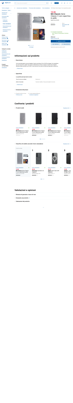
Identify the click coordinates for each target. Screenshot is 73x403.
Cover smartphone (7, 23)
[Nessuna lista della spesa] (67, 3)
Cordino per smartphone (5, 21)
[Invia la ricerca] (16, 3)
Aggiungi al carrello (61, 41)
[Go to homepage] (6, 3)
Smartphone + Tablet (6, 10)
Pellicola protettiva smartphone (7, 30)
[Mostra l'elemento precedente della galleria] (14, 27)
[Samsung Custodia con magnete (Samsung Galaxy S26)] (39, 161)
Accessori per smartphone (4, 13)
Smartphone (4, 60)
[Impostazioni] (51, 3)
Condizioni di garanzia (33, 94)
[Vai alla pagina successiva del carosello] (69, 124)
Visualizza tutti (66, 108)
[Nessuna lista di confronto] (64, 3)
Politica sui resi (19, 94)
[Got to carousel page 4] (31, 45)
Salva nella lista (67, 44)
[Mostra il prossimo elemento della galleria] (48, 27)
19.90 (53, 12)
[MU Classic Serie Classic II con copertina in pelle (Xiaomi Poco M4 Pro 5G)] (39, 124)
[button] (61, 33)
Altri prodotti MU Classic (65, 25)
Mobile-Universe (54, 38)
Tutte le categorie (5, 8)
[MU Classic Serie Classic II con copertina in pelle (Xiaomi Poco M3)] (55, 124)
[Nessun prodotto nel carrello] (70, 3)
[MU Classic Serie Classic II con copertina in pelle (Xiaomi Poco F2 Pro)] (23, 124)
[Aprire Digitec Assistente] (62, 3)
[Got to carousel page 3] (30, 45)
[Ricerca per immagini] (47, 3)
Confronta (56, 44)
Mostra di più (20, 68)
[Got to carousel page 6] (33, 45)
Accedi (56, 3)
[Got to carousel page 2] (29, 45)
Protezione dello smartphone (5, 17)
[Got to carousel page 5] (32, 45)
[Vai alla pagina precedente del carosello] (17, 124)
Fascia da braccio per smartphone (7, 27)
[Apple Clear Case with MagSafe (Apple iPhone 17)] (55, 161)
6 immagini (31, 47)
